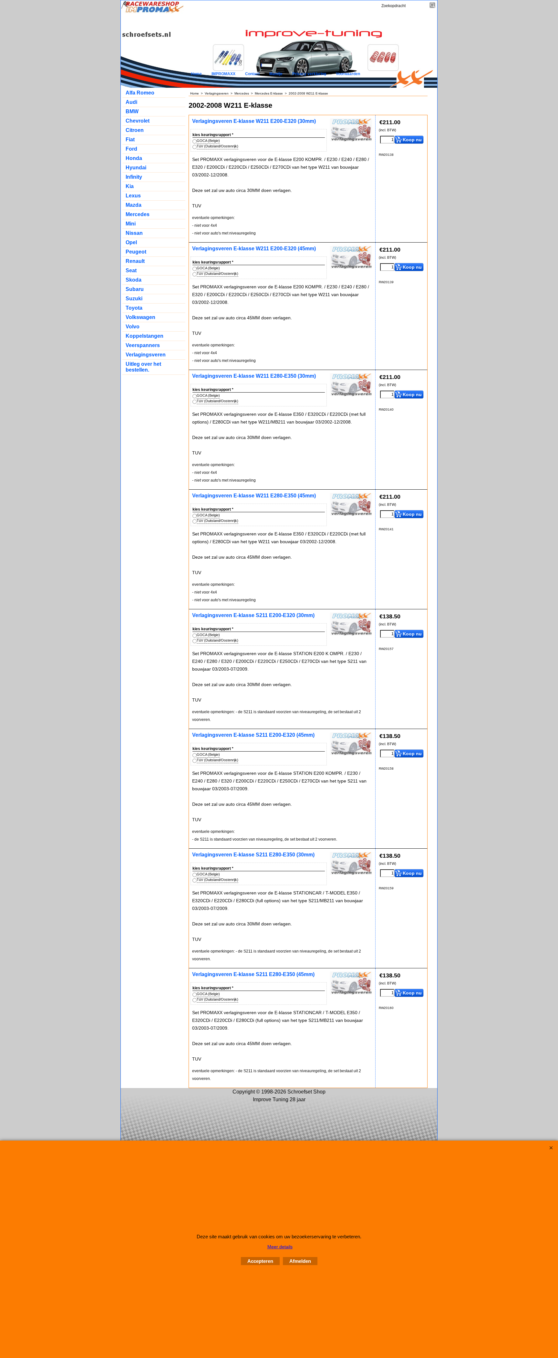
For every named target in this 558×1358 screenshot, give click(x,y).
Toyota (134, 308)
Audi (131, 102)
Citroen (135, 130)
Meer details (280, 1246)
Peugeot (136, 252)
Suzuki (134, 298)
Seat (131, 270)
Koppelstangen (144, 336)
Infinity (134, 177)
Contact (252, 74)
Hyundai (136, 167)
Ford (131, 149)
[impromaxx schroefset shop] (152, 12)
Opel (131, 242)
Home (196, 74)
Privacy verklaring (309, 74)
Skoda (133, 280)
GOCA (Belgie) (208, 141)
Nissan (134, 233)
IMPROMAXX (223, 74)
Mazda (133, 205)
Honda (134, 158)
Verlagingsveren (146, 354)
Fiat (130, 139)
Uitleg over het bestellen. (143, 367)
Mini (131, 223)
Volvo (133, 326)
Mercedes (138, 214)
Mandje (276, 74)
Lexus (133, 195)
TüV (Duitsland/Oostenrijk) (217, 146)
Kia (130, 186)
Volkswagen (140, 317)
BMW (132, 111)
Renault (135, 261)
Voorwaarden (348, 74)
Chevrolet (138, 121)
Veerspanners (143, 345)
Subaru (135, 289)
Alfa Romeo (140, 92)
